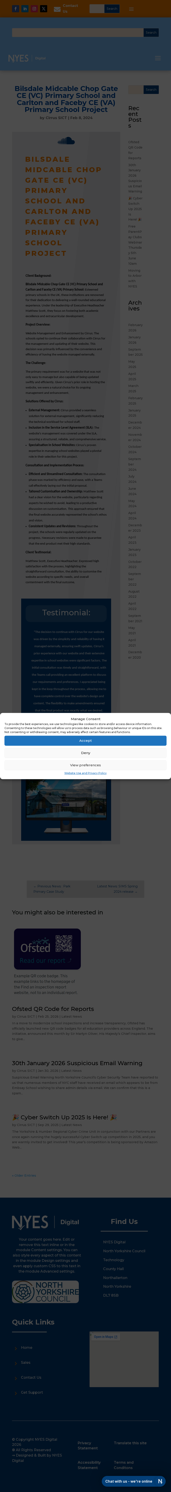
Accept (85, 740)
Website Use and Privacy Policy (85, 773)
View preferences (85, 765)
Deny (85, 753)
